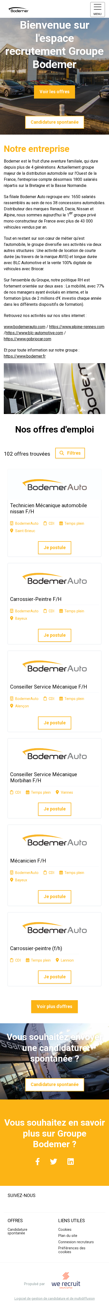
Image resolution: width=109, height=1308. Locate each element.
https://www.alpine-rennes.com (76, 326)
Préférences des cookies (71, 1250)
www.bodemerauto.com (24, 326)
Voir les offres (54, 91)
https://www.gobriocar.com (27, 339)
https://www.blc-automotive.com (34, 332)
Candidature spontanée (55, 122)
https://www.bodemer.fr (25, 356)
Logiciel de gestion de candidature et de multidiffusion (54, 1298)
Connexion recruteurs (76, 1242)
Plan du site (67, 1236)
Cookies (64, 1229)
